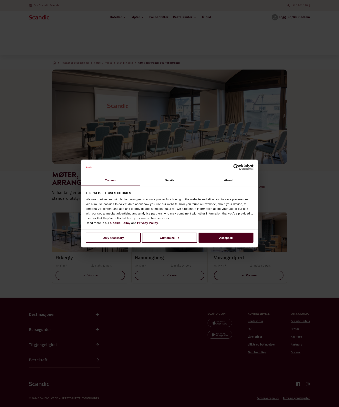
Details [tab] (169, 180)
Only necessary (113, 237)
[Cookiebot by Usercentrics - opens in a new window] (236, 167)
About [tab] (228, 180)
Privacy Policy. (148, 222)
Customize (167, 237)
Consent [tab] (111, 180)
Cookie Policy (120, 222)
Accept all (226, 237)
